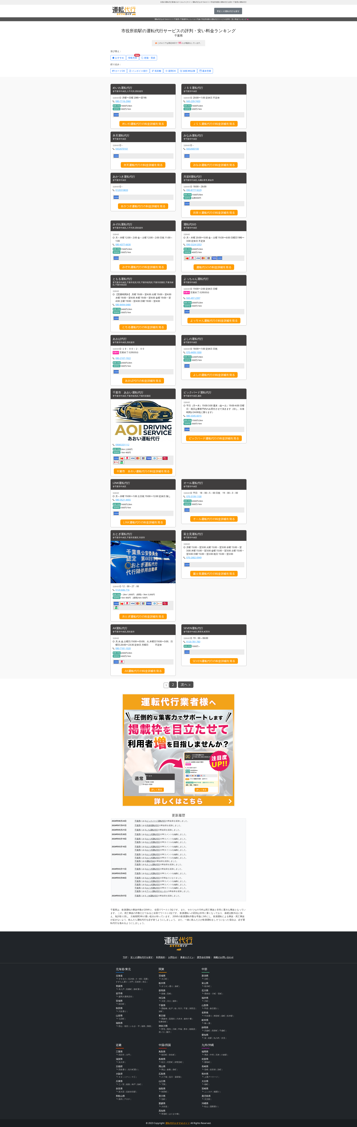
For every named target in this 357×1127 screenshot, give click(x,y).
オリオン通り (167, 986)
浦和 (174, 1001)
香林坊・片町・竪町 (213, 993)
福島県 (119, 1022)
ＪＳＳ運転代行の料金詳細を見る (214, 124)
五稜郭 (138, 981)
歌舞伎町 (163, 1021)
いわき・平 (135, 1026)
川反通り (122, 1011)
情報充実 (133, 57)
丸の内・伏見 (219, 1038)
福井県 (205, 997)
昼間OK (172, 70)
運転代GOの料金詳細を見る (213, 267)
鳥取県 (162, 1051)
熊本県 (205, 1073)
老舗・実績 (149, 57)
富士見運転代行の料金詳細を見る (214, 574)
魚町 (139, 1084)
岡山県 (162, 1066)
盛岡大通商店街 (125, 996)
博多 (206, 1054)
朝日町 (164, 1054)
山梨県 (205, 1005)
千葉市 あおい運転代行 (128, 392)
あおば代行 (120, 339)
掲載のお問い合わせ (224, 957)
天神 (217, 1054)
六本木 (179, 1018)
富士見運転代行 (193, 534)
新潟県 (205, 975)
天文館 (207, 1099)
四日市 (121, 1054)
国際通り (214, 1106)
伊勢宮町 (178, 1062)
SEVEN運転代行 (193, 628)
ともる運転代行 (122, 279)
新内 (120, 1099)
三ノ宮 (121, 1084)
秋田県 (119, 1008)
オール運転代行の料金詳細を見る (214, 519)
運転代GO (190, 224)
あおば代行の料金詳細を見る (143, 381)
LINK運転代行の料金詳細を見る (143, 522)
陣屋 (149, 1026)
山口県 (162, 1081)
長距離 (157, 70)
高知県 (162, 1110)
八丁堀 (164, 1077)
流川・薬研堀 (175, 1077)
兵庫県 (119, 1081)
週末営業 (206, 70)
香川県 (162, 1095)
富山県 (205, 983)
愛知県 (205, 1034)
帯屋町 (164, 1113)
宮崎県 (205, 1088)
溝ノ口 (162, 1032)
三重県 (119, 1051)
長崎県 (205, 1066)
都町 (206, 1084)
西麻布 (164, 1018)
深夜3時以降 (188, 70)
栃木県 (162, 983)
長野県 (205, 1012)
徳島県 (162, 1088)
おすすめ (119, 57)
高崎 (169, 993)
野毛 (163, 1029)
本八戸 (121, 989)
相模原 (192, 1029)
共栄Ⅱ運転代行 (193, 176)
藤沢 (168, 1032)
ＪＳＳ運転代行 (193, 88)
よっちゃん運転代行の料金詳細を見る (214, 321)
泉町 (177, 986)
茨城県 (162, 975)
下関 (163, 1084)
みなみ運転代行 (193, 135)
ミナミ (127, 1077)
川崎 (174, 1029)
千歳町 (222, 1030)
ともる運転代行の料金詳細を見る (143, 327)
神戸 (134, 1084)
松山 (206, 1106)
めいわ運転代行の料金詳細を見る (143, 124)
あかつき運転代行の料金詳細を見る (143, 206)
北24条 (131, 978)
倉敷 (169, 1069)
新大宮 (121, 1091)
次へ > (186, 684)
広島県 (162, 1073)
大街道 (164, 1106)
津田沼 (192, 1008)
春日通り (214, 1008)
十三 (134, 1077)
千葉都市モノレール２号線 (190, 19)
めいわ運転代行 (122, 88)
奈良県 (119, 1088)
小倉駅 (224, 1054)
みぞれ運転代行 (122, 224)
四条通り (122, 1069)
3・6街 (139, 978)
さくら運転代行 (153, 864)
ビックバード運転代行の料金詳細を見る (214, 438)
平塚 (180, 1029)
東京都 (162, 1015)
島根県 (162, 1058)
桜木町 (207, 986)
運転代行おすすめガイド (164, 19)
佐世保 (213, 1069)
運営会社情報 (203, 957)
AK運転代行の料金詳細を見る (143, 671)
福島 (143, 1026)
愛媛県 (162, 1103)
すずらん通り (122, 981)
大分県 (205, 1081)
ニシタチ (208, 1091)
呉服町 (207, 1030)
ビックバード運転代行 (197, 392)
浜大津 (121, 1062)
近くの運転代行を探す (142, 957)
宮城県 (119, 1000)
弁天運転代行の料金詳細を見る (143, 165)
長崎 (206, 1069)
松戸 (171, 1008)
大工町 (164, 978)
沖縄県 (205, 1103)
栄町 (161, 1011)
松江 (163, 1062)
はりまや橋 (174, 1113)
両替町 (215, 1030)
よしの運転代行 (193, 339)
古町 (206, 978)
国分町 (121, 1004)
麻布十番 (188, 1018)
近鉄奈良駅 (131, 1091)
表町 (174, 1069)
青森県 (119, 986)
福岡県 (205, 1051)
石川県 (205, 990)
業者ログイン (187, 957)
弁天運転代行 (121, 135)
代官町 (170, 1062)
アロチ (127, 1099)
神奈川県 (163, 1025)
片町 (206, 1001)
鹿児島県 (206, 1095)
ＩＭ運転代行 (152, 895)
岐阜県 (205, 1020)
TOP (125, 957)
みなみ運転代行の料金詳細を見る (214, 165)
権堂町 (217, 1015)
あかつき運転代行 (124, 176)
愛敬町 (207, 1062)
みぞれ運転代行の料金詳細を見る (143, 267)
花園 (146, 978)
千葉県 (176, 19)
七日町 (121, 1018)
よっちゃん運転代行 (196, 279)
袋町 (223, 1015)
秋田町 (164, 1091)
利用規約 (160, 957)
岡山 (163, 1069)
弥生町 (172, 1054)
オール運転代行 (193, 483)
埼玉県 (162, 997)
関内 (169, 1029)
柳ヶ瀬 (207, 1023)
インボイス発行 (139, 70)
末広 (144, 981)
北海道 (119, 975)
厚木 (186, 1029)
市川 (180, 1008)
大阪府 (119, 1073)
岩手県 (119, 993)
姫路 (128, 1084)
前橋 (163, 993)
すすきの (122, 978)
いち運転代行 (152, 829)
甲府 (206, 1008)
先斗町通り (133, 1069)
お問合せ (172, 957)
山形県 (119, 1015)
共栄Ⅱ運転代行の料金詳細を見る (214, 213)
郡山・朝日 (123, 1026)
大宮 (163, 1001)
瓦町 (163, 1099)
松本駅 (230, 1015)
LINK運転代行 (121, 483)
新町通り (137, 989)
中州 (212, 1054)
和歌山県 (120, 1095)
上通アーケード (211, 1077)
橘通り (217, 1091)
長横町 (129, 989)
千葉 (186, 1008)
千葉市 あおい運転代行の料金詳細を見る (143, 471)
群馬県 (162, 990)
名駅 (210, 1038)
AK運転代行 (120, 628)
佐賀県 (205, 1058)
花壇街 (172, 1018)
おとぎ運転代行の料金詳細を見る (143, 616)
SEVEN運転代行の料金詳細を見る (214, 661)
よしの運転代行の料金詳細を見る (214, 375)
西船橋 (164, 1008)
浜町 (219, 1069)
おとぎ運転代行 (122, 534)
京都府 (119, 1066)
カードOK (119, 70)
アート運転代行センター (157, 891)
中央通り (208, 1015)
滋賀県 (119, 1058)
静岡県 (205, 1027)
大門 (131, 981)
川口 (169, 1001)
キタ (120, 1077)
